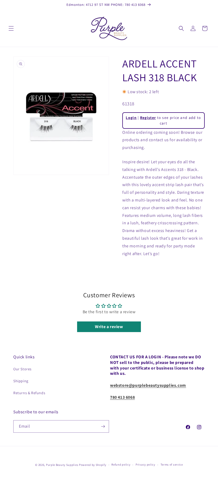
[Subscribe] (103, 426)
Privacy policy (145, 464)
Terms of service (172, 464)
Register (148, 117)
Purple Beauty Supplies (62, 465)
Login (131, 117)
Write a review (109, 326)
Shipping (20, 381)
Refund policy (120, 464)
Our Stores (22, 369)
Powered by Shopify (92, 465)
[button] (11, 28)
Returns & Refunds (29, 392)
